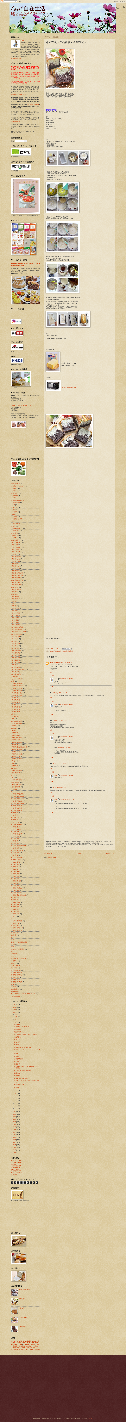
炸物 (12, 946)
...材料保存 (14, 512)
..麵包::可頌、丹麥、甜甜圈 (18, 631)
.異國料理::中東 (15, 740)
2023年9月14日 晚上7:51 (66, 679)
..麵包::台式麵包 (15, 636)
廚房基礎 (19, 1341)
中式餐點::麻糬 (15, 878)
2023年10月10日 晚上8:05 (60, 787)
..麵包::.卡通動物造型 (17, 615)
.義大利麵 (14, 768)
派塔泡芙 (15, 1346)
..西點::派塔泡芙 (15, 566)
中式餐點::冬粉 (15, 864)
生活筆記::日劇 (15, 923)
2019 (14, 1119)
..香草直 (13, 603)
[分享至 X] (67, 649)
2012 (14, 1137)
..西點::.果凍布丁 (16, 540)
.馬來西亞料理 (15, 735)
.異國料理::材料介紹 (16, 754)
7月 (16, 1093)
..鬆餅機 (13, 606)
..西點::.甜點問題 (16, 547)
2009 (14, 1145)
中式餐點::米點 (15, 874)
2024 (14, 1009)
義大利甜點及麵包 (16, 970)
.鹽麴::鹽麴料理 (15, 787)
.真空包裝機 (14, 733)
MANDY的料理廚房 (16, 1172)
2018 (14, 1122)
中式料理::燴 (14, 855)
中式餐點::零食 (15, 890)
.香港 (12, 718)
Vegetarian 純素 (15, 996)
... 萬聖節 (14, 488)
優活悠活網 (14, 1174)
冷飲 (12, 939)
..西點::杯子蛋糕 (15, 561)
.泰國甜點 (14, 728)
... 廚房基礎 (14, 495)
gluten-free (14, 1344)
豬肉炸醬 (16, 1056)
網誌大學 (13, 1164)
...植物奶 (13, 526)
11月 (16, 1017)
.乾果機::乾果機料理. (17, 737)
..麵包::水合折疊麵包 (17, 629)
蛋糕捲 (16, 1349)
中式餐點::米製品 (16, 871)
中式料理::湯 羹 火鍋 (17, 834)
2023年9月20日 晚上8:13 (66, 737)
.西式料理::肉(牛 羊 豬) (17, 686)
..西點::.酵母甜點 (16, 552)
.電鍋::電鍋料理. (15, 773)
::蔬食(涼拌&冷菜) (16, 483)
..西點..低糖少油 (15, 599)
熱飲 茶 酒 (25, 1342)
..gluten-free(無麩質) (16, 678)
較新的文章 (48, 853)
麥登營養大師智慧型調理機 (18, 958)
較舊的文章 (110, 853)
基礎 (34, 1344)
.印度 (12, 681)
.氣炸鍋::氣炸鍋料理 (16, 721)
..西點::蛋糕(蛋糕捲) (16, 577)
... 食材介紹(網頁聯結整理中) (19, 500)
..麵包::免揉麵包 (15, 643)
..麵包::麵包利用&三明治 (18, 669)
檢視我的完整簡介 (16, 58)
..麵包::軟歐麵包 (15, 653)
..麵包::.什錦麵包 (16, 613)
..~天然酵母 (14, 537)
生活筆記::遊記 (15, 932)
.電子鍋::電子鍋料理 (16, 770)
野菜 (12, 956)
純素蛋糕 (35, 1346)
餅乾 (27, 1349)
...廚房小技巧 (15, 530)
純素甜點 (28, 1346)
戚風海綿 (29, 1347)
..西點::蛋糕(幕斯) (16, 582)
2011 (14, 1140)
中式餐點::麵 (14, 909)
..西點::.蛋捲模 (15, 549)
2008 (14, 1147)
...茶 (12, 521)
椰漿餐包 (16, 1044)
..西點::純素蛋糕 (15, 570)
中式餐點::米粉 (15, 869)
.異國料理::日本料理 (16, 742)
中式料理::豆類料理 (16, 810)
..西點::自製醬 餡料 (16, 556)
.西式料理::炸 (15, 697)
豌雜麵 (16, 1053)
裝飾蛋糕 (21, 1349)
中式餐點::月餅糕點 (16, 859)
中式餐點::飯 (14, 883)
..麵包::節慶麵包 (15, 660)
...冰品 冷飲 (14, 507)
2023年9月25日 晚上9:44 (66, 775)
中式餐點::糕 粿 (15, 902)
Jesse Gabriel (54, 662)
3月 (16, 1103)
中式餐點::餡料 (15, 904)
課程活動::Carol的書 (16, 982)
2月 (16, 1106)
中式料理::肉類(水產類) (17, 796)
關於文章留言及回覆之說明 (18, 94)
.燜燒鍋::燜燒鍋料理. (17, 780)
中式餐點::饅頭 (15, 906)
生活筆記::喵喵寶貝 (16, 930)
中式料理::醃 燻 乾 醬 (17, 850)
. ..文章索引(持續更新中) (18, 486)
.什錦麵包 (37, 1349)
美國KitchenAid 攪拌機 (17, 949)
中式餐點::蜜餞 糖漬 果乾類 (18, 895)
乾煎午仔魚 (17, 1039)
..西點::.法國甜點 (16, 542)
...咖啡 (13, 514)
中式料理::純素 (15, 822)
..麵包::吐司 (14, 641)
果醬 (38, 1344)
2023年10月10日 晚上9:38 (67, 799)
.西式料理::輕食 (15, 711)
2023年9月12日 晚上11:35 (65, 662)
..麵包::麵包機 (15, 671)
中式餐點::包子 (15, 867)
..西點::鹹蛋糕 (15, 596)
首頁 (79, 853)
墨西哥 (13, 984)
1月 (16, 1108)
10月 (16, 1019)
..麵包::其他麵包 (15, 648)
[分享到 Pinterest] (71, 649)
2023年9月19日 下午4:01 (66, 704)
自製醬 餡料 (16, 1347)
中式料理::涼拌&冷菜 (17, 824)
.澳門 (12, 777)
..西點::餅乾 (14, 587)
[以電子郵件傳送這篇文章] (63, 649)
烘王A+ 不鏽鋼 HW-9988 (69, 387)
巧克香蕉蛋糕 (22, 1326)
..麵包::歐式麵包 (15, 662)
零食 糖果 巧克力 (33, 1342)
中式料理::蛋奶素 (16, 827)
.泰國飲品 (14, 730)
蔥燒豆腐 (16, 1061)
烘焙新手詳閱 (27, 1341)
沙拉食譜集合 (17, 1029)
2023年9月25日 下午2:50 (59, 763)
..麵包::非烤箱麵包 (16, 650)
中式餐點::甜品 (15, 876)
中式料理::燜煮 (15, 852)
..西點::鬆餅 (14, 592)
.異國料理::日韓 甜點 (17, 749)
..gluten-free (14, 676)
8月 (16, 1090)
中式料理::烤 (14, 819)
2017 (14, 1124)
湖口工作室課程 (15, 965)
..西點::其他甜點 (15, 559)
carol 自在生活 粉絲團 (33, 104)
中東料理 (14, 916)
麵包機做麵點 (15, 991)
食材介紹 (34, 1341)
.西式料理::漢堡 (15, 709)
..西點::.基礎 (14, 545)
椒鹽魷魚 (16, 1087)
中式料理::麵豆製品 (16, 857)
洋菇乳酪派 (22, 1299)
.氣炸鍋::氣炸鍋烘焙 (16, 723)
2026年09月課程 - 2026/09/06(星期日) (21, 405)
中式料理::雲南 (15, 836)
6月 (16, 1095)
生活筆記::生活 (15, 925)
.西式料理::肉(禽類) (16, 688)
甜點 (32, 1344)
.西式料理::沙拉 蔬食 (17, 693)
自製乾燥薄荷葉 (18, 1059)
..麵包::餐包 (14, 664)
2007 (14, 1150)
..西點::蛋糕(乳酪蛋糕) (17, 573)
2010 (14, 1142)
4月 (16, 1100)
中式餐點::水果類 (16, 862)
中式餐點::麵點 (15, 911)
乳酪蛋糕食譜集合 (19, 1032)
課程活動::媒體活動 (16, 972)
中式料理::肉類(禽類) (17, 801)
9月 (16, 1022)
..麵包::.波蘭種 (15, 617)
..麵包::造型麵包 (15, 655)
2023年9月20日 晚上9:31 (64, 748)
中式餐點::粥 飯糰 (16, 881)
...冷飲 (13, 509)
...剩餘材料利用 (15, 523)
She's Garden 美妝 (16, 1161)
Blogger (90, 1418)
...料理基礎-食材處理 (17, 519)
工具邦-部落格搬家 (16, 1162)
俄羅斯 (13, 944)
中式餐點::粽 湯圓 (16, 892)
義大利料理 (14, 968)
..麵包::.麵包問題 (16, 624)
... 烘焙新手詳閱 (15, 502)
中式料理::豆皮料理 (16, 805)
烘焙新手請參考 (15, 121)
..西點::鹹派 (14, 594)
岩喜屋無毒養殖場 (16, 1171)
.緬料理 (13, 775)
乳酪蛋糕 (22, 1347)
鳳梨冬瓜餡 (17, 1073)
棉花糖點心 (14, 961)
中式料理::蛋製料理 (16, 829)
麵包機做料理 (15, 989)
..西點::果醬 (14, 563)
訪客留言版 (14, 953)
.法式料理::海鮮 (15, 716)
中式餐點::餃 (14, 897)
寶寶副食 (27, 1344)
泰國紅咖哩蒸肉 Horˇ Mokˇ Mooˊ (22, 1047)
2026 (14, 1004)
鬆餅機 (31, 1349)
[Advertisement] (79, 482)
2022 (14, 1111)
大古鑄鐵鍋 (14, 789)
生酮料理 (14, 935)
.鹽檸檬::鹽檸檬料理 (16, 784)
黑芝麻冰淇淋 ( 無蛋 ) (24, 1289)
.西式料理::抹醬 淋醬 (17, 695)
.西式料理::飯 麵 (15, 707)
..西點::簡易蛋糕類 (16, 589)
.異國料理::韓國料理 (16, 758)
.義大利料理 (14, 765)
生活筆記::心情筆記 (16, 921)
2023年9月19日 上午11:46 (60, 693)
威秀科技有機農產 (16, 1166)
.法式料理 (14, 714)
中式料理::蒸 (14, 841)
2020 (14, 1117)
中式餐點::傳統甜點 (16, 888)
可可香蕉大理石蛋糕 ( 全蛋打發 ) (23, 1070)
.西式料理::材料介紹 (16, 690)
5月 (16, 1098)
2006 (14, 1152)
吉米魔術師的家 (15, 1167)
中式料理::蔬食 (15, 843)
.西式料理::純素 (15, 700)
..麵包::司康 (14, 639)
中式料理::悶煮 (15, 831)
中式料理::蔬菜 (15, 848)
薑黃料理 (14, 986)
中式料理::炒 (14, 812)
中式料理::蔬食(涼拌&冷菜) (18, 845)
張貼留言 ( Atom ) (52, 857)
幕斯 (34, 1347)
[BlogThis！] (65, 649)
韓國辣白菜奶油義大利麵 (20, 1078)
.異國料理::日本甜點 (16, 744)
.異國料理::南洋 (15, 756)
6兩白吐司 (21, 1308)
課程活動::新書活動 (16, 975)
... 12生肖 (14, 497)
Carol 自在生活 (28, 8)
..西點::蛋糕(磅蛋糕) (67, 651)
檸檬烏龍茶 (17, 1042)
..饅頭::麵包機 (15, 608)
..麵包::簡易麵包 (15, 667)
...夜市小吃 (14, 516)
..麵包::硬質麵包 (15, 657)
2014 (14, 1132)
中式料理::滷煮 (15, 838)
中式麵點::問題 (15, 914)
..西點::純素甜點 (15, 568)
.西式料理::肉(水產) (16, 683)
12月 (16, 1014)
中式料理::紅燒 (15, 817)
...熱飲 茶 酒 (14, 533)
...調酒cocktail (15, 535)
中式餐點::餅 (14, 899)
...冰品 (13, 505)
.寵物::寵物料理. (15, 782)
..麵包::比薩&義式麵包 (17, 627)
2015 (14, 1129)
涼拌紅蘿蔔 (17, 1024)
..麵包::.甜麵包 (15, 622)
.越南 (12, 763)
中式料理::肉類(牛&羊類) (18, 798)
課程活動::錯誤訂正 (16, 979)
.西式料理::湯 (15, 704)
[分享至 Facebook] (69, 649)
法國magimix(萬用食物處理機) (19, 942)
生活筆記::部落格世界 (17, 928)
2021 (14, 1114)
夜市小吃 (19, 1342)
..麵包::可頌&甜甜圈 (16, 634)
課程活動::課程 (15, 977)
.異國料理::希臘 (15, 751)
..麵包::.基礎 (14, 620)
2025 (14, 1007)
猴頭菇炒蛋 (17, 1075)
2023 (14, 1012)
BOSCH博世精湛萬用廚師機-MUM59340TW (23, 993)
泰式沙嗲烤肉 (17, 1037)
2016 (14, 1127)
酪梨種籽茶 (17, 1064)
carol (56, 679)
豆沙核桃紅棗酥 (23, 1317)
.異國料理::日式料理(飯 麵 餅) (19, 747)
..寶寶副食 (14, 610)
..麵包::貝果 (14, 646)
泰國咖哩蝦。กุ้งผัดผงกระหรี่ (21, 1026)
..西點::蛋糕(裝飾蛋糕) (17, 580)
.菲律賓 (13, 761)
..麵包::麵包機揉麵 (16, 674)
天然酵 (20, 1344)
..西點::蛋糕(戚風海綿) (56, 651)
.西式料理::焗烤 (15, 702)
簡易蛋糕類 (22, 1346)
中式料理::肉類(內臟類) (17, 794)
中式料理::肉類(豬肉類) (17, 803)
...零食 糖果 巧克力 (16, 528)
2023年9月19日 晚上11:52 (60, 720)
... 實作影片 (14, 493)
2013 (14, 1134)
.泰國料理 (14, 726)
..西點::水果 (14, 554)
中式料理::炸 (14, 815)
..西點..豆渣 (14, 601)
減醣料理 (14, 963)
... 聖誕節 (14, 490)
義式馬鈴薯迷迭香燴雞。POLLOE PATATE (25, 1034)
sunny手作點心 (15, 1169)
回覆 (51, 672)
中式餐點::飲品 (15, 885)
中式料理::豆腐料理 (16, 808)
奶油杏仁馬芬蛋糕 (19, 1084)
